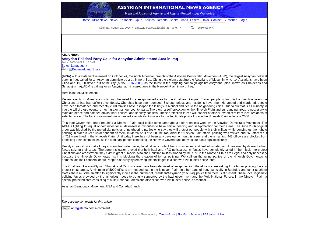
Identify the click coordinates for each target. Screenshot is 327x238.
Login (243, 20)
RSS (205, 214)
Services (195, 214)
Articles (150, 20)
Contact (216, 20)
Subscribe (230, 20)
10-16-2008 (134, 83)
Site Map (183, 214)
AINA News (99, 20)
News (114, 20)
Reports (162, 20)
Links (205, 20)
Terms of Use (167, 214)
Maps (184, 20)
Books (174, 20)
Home (86, 20)
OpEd (138, 20)
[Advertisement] (164, 43)
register (80, 208)
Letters (194, 20)
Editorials (126, 20)
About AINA (217, 214)
